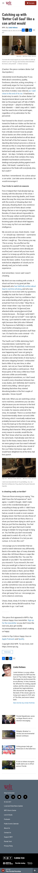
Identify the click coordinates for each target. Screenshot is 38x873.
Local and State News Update (13, 806)
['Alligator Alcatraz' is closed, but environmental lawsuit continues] (8, 734)
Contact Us (7, 832)
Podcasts (7, 819)
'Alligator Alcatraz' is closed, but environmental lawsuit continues (25, 733)
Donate (31, 3)
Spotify (21, 639)
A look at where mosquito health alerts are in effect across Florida (25, 764)
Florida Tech (8, 841)
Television (7, 652)
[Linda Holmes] (6, 670)
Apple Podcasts (8, 639)
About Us (7, 828)
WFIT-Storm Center (10, 810)
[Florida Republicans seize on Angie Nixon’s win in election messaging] (8, 719)
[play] (3, 870)
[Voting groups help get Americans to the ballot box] (8, 749)
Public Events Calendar (11, 824)
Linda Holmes (13, 27)
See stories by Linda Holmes (24, 703)
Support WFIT (8, 837)
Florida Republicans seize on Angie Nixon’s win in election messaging (25, 718)
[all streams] (35, 870)
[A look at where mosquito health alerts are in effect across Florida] (8, 765)
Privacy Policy (8, 846)
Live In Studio (8, 815)
